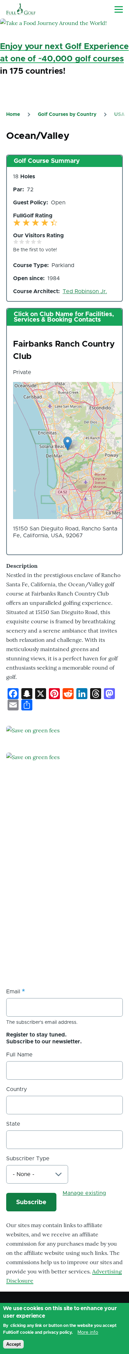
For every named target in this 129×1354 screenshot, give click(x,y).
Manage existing (84, 1193)
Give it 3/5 (28, 241)
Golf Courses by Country (67, 114)
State (13, 1124)
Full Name (19, 1054)
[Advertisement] (64, 908)
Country (16, 1089)
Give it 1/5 (16, 241)
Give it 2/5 (22, 241)
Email (13, 991)
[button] (67, 443)
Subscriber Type (28, 1158)
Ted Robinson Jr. (85, 291)
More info (87, 1332)
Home (13, 114)
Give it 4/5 (33, 241)
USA (119, 114)
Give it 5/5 (39, 241)
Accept (13, 1344)
